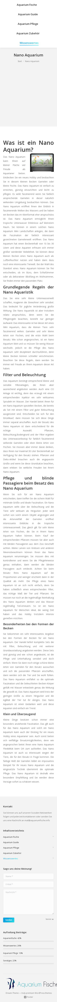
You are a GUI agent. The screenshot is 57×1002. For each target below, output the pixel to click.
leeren (48, 919)
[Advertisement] (28, 98)
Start (20, 61)
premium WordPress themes (39, 993)
